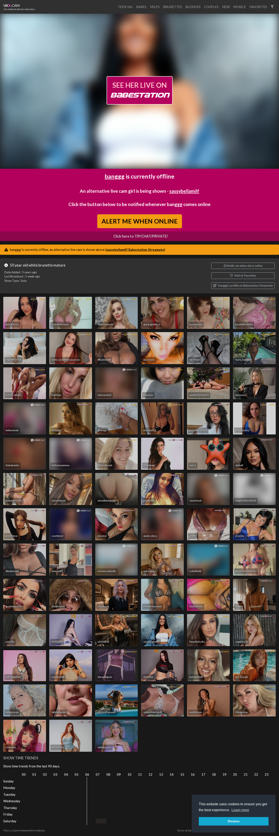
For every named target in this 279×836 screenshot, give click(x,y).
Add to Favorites (245, 275)
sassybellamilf (184, 191)
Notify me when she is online (244, 265)
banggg (114, 176)
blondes (193, 7)
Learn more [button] (240, 810)
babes (141, 7)
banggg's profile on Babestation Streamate (245, 285)
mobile (239, 7)
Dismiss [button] (234, 821)
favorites (258, 7)
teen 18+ (125, 7)
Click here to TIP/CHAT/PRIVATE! (140, 236)
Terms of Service (187, 830)
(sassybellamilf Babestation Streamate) (135, 250)
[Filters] (272, 7)
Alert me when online (139, 221)
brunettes (172, 7)
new (226, 7)
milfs (155, 7)
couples (211, 7)
